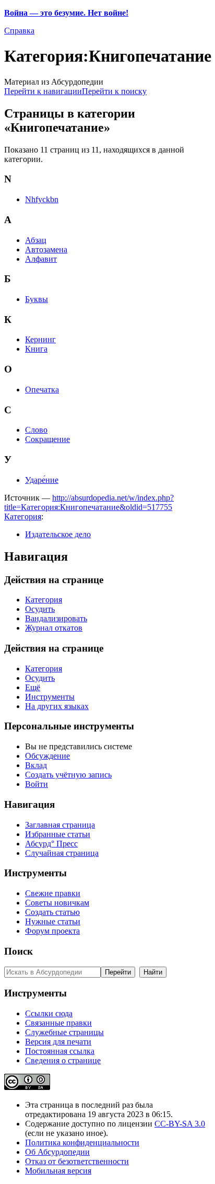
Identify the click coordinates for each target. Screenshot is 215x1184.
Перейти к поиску (114, 91)
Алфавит (41, 258)
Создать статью (52, 912)
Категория (22, 516)
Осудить (40, 609)
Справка (19, 30)
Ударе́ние (41, 479)
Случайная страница (62, 853)
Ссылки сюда (49, 1013)
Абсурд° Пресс (51, 843)
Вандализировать (56, 618)
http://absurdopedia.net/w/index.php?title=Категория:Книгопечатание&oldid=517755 (89, 502)
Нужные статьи (52, 921)
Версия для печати (58, 1041)
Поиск (18, 951)
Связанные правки (58, 1022)
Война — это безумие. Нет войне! (66, 12)
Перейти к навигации (43, 91)
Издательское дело (58, 534)
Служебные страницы (64, 1032)
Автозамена (46, 249)
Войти (36, 784)
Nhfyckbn (41, 199)
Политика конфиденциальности (82, 1142)
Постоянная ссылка (59, 1051)
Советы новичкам (57, 902)
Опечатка (42, 389)
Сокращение (47, 439)
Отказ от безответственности (77, 1161)
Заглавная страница (60, 824)
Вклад (36, 765)
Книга (36, 348)
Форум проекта (52, 930)
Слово (36, 429)
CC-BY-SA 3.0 (179, 1123)
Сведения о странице (63, 1060)
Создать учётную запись (68, 774)
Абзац (35, 240)
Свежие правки (52, 893)
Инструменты (50, 696)
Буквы (36, 299)
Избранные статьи (57, 834)
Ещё (32, 687)
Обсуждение (47, 755)
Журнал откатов (53, 627)
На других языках (57, 706)
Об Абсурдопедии (57, 1151)
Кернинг (40, 339)
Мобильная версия (58, 1170)
